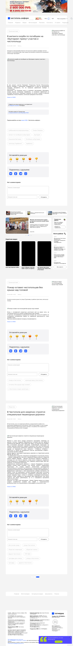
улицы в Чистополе (32, 558)
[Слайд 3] (28, 235)
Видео (25, 22)
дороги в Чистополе (25, 563)
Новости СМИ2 (11, 97)
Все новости (60, 267)
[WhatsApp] (25, 173)
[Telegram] (20, 173)
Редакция (65, 22)
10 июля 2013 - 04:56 (11, 294)
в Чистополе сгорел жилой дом (19, 389)
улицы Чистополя (29, 545)
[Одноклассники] (15, 173)
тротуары (11, 563)
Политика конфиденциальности (16, 643)
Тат (53, 18)
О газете (57, 22)
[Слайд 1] (25, 235)
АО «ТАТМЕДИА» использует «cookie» (17, 640)
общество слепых (31, 549)
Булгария (37, 135)
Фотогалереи (25, 594)
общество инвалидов (15, 549)
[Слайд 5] (31, 235)
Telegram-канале (14, 105)
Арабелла (29, 143)
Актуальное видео (37, 594)
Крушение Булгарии (15, 139)
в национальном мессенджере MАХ (19, 112)
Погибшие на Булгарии (33, 139)
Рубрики (17, 22)
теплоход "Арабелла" (15, 143)
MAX (26, 120)
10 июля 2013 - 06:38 (11, 45)
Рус (46, 18)
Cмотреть (58, 641)
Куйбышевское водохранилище (19, 130)
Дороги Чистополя (14, 554)
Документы (48, 594)
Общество (12, 407)
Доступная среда (14, 545)
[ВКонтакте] (10, 173)
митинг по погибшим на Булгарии (19, 135)
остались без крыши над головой (19, 384)
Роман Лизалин (38, 130)
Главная (10, 22)
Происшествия (13, 31)
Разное (56, 594)
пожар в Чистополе (15, 380)
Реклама (41, 22)
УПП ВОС (28, 554)
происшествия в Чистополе (34, 380)
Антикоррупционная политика (15, 639)
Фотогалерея (33, 22)
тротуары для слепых (15, 558)
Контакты (50, 22)
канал (23, 120)
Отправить (44, 197)
